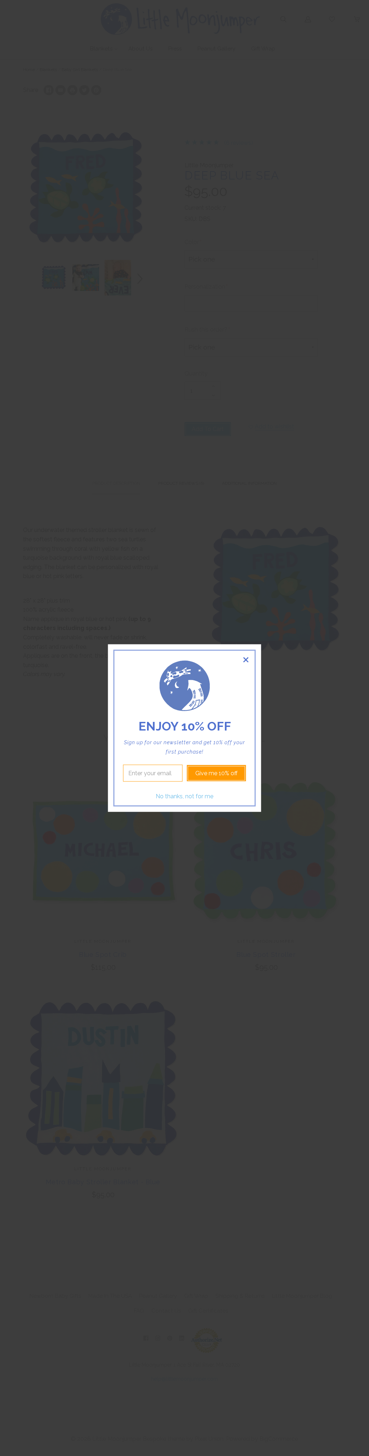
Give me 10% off (216, 773)
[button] (246, 659)
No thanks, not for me (184, 796)
